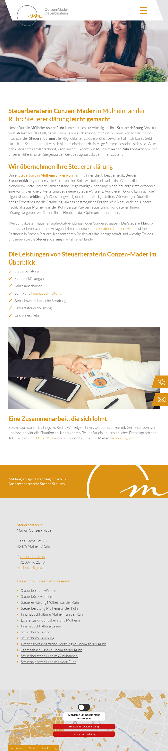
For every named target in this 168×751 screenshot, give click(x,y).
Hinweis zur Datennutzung (84, 726)
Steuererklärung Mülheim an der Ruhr (50, 602)
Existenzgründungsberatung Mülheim (50, 620)
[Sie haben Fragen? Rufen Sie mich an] (160, 382)
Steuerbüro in (46, 175)
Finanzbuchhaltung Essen (41, 626)
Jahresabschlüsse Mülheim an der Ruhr (51, 650)
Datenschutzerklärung (84, 734)
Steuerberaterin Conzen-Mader (112, 228)
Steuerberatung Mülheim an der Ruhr (50, 608)
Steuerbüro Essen (35, 632)
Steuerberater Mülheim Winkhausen (49, 655)
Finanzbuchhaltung (46, 293)
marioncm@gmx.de (125, 438)
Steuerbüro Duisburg (37, 638)
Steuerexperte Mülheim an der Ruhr (48, 661)
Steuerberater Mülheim (39, 590)
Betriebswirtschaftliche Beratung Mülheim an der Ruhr (63, 644)
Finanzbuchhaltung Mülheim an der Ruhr (52, 614)
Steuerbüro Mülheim (37, 596)
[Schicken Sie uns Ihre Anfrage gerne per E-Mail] (160, 400)
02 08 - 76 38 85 (42, 438)
